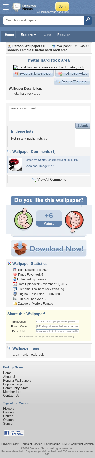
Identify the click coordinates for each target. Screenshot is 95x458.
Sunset (8, 423)
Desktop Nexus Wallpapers (24, 7)
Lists (47, 35)
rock (41, 354)
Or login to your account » (53, 11)
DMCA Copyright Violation (78, 443)
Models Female (19, 50)
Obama (8, 420)
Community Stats (16, 388)
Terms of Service (31, 443)
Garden (8, 412)
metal (32, 354)
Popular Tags (12, 384)
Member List (12, 392)
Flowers (8, 408)
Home (9, 35)
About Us (10, 377)
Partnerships (52, 443)
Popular (63, 35)
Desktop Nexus (39, 448)
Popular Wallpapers (17, 380)
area (16, 354)
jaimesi (42, 279)
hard (24, 354)
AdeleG (43, 159)
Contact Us (11, 395)
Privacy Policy (10, 443)
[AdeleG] (15, 170)
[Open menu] (6, 7)
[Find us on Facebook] (14, 435)
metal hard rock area (51, 50)
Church (8, 416)
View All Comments (51, 179)
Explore (27, 35)
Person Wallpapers (27, 46)
